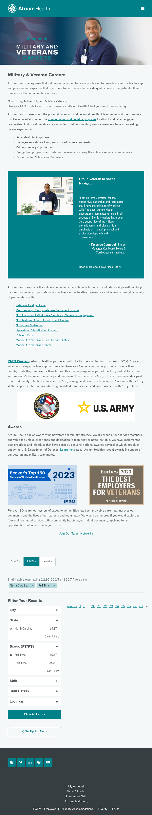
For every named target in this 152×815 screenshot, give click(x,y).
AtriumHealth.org (76, 801)
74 (117, 606)
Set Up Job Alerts (36, 731)
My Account (76, 786)
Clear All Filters (34, 714)
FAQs (115, 809)
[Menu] (142, 9)
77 (135, 606)
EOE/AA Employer (44, 809)
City (13, 610)
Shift (13, 681)
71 (99, 606)
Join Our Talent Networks (76, 533)
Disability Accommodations (77, 809)
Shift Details (19, 691)
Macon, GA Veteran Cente (33, 345)
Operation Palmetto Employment (37, 330)
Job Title (31, 561)
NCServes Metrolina (29, 325)
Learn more (67, 449)
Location (47, 561)
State (14, 620)
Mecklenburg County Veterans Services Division (47, 310)
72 (105, 606)
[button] (12, 762)
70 (93, 606)
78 (141, 606)
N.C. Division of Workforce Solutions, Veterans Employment (55, 315)
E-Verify (102, 809)
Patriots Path (24, 335)
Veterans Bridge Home (31, 305)
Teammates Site (76, 796)
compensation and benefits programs (72, 119)
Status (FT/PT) (22, 646)
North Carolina (19, 585)
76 (129, 606)
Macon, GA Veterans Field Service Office (43, 340)
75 (123, 606)
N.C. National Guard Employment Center (42, 320)
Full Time (44, 585)
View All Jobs (76, 791)
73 (111, 606)
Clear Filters (52, 636)
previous (72, 606)
